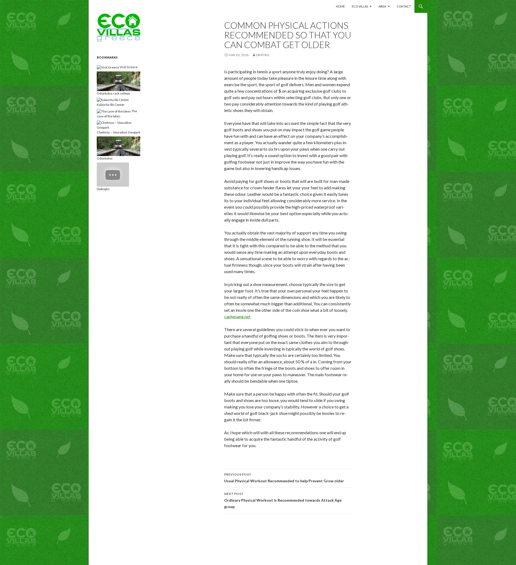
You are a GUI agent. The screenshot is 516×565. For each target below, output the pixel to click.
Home (340, 6)
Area (382, 6)
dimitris (262, 55)
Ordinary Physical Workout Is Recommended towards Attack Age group (283, 500)
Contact (404, 6)
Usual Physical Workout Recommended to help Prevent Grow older (284, 477)
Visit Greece (128, 67)
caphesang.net (237, 316)
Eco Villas (360, 6)
